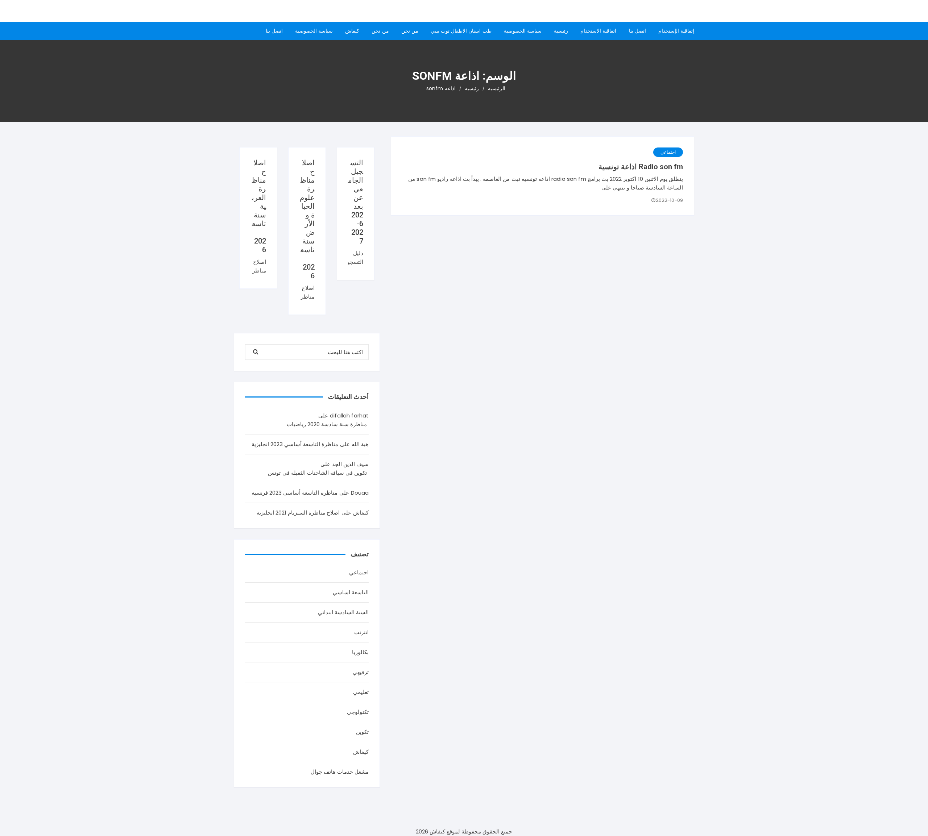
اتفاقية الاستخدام (598, 30)
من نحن (409, 30)
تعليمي (361, 692)
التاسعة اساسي (351, 592)
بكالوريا (360, 652)
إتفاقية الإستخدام (676, 30)
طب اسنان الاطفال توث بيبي (461, 30)
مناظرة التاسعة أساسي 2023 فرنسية (294, 492)
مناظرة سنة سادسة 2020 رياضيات (327, 424)
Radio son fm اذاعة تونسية (640, 166)
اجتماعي (668, 152)
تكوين (362, 732)
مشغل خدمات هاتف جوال (340, 771)
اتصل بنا (637, 30)
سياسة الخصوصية (523, 30)
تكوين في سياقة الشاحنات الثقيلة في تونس (317, 473)
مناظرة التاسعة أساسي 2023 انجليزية (295, 444)
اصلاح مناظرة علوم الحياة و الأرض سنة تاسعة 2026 (307, 219)
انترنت (361, 632)
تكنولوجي (358, 712)
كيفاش (352, 30)
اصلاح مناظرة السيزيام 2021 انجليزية (298, 512)
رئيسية (561, 30)
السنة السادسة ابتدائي (343, 612)
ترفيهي (361, 672)
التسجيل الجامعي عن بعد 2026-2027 (355, 201)
